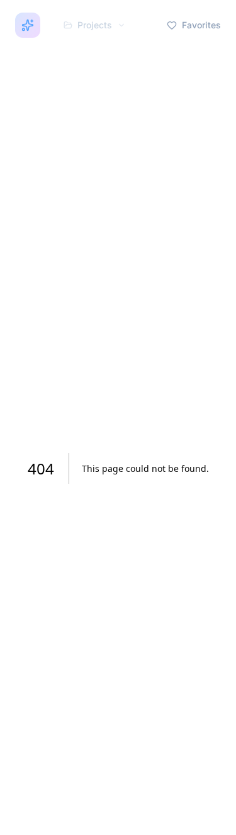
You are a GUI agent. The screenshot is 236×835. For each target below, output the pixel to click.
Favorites (201, 25)
